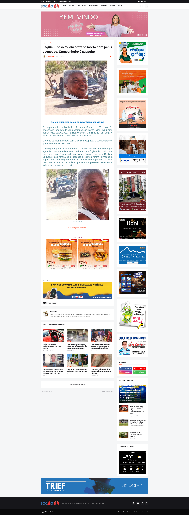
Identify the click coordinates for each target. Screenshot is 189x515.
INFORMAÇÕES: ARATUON (77, 228)
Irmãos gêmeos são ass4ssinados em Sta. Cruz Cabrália (52, 346)
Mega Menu (81, 6)
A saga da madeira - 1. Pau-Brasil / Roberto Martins (137, 434)
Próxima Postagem (107, 391)
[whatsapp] (147, 1)
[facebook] (138, 1)
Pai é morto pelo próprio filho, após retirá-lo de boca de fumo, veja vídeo (101, 371)
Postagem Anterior (47, 391)
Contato (55, 1)
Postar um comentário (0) (78, 384)
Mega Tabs (93, 6)
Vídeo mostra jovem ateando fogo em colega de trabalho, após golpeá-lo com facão (100, 346)
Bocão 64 (53, 312)
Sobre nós (48, 1)
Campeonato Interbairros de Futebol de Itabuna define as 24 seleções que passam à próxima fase (138, 423)
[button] (142, 6)
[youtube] (142, 1)
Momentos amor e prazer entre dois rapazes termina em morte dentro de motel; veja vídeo (53, 371)
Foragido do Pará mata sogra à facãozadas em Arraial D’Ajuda (77, 370)
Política (104, 6)
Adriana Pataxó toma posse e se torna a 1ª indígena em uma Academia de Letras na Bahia (137, 409)
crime (54, 43)
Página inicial (47, 43)
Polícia (71, 6)
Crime (120, 6)
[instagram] (144, 1)
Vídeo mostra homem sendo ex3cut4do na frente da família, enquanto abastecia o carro (77, 346)
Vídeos (112, 6)
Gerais (54, 303)
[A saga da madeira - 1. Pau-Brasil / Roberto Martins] (123, 435)
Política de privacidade (65, 1)
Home (42, 1)
